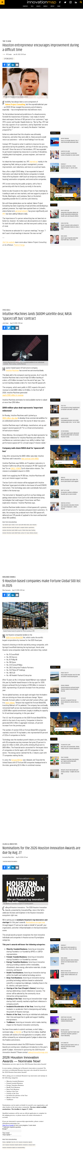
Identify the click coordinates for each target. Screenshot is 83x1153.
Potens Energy (19, 245)
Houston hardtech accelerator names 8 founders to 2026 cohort (70, 154)
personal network (21, 211)
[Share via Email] (17, 65)
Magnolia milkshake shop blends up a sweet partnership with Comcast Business (70, 761)
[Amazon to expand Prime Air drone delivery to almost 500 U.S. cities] (54, 701)
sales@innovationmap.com (38, 1052)
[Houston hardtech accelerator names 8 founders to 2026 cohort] (54, 154)
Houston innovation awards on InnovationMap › (14, 1148)
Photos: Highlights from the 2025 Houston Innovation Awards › (17, 1142)
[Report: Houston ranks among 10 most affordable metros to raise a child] (54, 226)
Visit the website (8, 242)
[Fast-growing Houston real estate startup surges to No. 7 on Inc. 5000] (54, 421)
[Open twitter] (65, 2)
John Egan (5, 323)
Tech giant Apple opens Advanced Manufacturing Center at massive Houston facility (70, 435)
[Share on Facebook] (4, 65)
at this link (17, 1032)
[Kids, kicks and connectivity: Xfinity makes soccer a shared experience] (54, 748)
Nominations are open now (35, 922)
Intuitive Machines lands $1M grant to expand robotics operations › (18, 528)
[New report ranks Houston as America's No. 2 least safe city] (54, 948)
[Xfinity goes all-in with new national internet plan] (54, 1020)
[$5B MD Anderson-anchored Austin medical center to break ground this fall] (54, 689)
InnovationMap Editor (8, 857)
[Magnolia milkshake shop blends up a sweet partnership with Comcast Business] (54, 760)
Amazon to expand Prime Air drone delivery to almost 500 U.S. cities (70, 702)
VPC (3, 214)
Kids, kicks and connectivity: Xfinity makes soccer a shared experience (70, 748)
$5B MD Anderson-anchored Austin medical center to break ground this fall (70, 689)
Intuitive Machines (12, 370)
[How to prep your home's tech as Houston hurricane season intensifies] (54, 1046)
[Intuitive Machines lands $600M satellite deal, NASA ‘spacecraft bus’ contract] (25, 350)
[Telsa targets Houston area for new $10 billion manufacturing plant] (54, 676)
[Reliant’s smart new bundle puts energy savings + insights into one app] (54, 773)
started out (34, 161)
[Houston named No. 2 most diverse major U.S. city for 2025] (54, 167)
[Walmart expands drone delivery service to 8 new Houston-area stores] (54, 961)
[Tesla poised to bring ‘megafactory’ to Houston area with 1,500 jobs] (54, 409)
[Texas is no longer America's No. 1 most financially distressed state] (54, 142)
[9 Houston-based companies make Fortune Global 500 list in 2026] (25, 617)
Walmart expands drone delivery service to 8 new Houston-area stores (70, 962)
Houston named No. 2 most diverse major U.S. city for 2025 (69, 167)
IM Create (9, 54)
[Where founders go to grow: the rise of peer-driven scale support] (54, 481)
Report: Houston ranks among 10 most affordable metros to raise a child (70, 227)
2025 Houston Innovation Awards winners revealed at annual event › (19, 1145)
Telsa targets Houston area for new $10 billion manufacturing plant (70, 676)
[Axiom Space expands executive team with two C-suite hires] (54, 239)
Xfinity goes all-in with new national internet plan (68, 1020)
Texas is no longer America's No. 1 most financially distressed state (70, 142)
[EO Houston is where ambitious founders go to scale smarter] (54, 493)
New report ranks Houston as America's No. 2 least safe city (69, 948)
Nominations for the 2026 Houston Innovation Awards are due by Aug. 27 (41, 850)
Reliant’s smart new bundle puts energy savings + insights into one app (70, 772)
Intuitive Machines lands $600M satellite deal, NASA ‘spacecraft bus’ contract (37, 316)
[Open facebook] (59, 2)
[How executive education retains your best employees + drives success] (54, 506)
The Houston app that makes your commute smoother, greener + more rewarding (70, 1034)
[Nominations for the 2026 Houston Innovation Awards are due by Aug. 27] (25, 890)
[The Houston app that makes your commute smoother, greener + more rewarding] (54, 1033)
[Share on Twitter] (9, 65)
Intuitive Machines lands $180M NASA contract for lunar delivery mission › (20, 533)
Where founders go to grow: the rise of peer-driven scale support (69, 481)
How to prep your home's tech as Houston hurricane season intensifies (70, 1046)
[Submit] (81, 2)
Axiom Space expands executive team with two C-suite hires (69, 239)
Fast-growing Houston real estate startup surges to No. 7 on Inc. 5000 (70, 421)
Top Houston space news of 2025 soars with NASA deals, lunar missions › (19, 525)
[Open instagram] (70, 2)
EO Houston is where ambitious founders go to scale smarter (69, 493)
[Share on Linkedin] (13, 65)
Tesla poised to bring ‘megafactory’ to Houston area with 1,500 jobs (70, 409)
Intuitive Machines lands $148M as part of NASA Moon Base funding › (19, 530)
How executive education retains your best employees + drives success (70, 507)
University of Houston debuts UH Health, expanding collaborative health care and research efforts (69, 214)
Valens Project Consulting (15, 104)
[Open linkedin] (75, 2)
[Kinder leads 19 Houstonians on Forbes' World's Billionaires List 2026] (54, 974)
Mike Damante (6, 590)
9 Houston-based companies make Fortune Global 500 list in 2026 (41, 583)
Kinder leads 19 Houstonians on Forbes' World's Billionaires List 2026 (69, 975)
